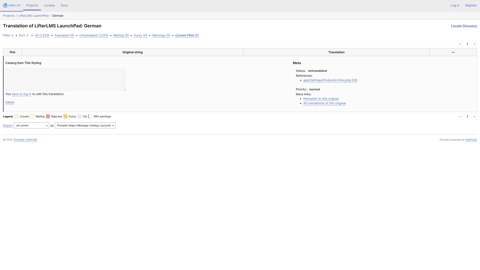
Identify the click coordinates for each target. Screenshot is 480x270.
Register (471, 5)
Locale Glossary (464, 26)
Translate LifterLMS (25, 139)
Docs (64, 5)
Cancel (9, 102)
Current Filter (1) (187, 35)
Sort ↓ (24, 35)
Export (8, 125)
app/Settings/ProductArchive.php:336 (330, 80)
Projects (32, 5)
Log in (455, 5)
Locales (49, 5)
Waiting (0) (121, 35)
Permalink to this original (321, 98)
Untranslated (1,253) (93, 35)
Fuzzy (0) (140, 35)
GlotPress (471, 139)
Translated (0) (64, 35)
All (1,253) (42, 35)
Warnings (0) (161, 35)
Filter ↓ (8, 35)
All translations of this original (324, 103)
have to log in (21, 94)
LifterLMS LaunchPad (33, 15)
